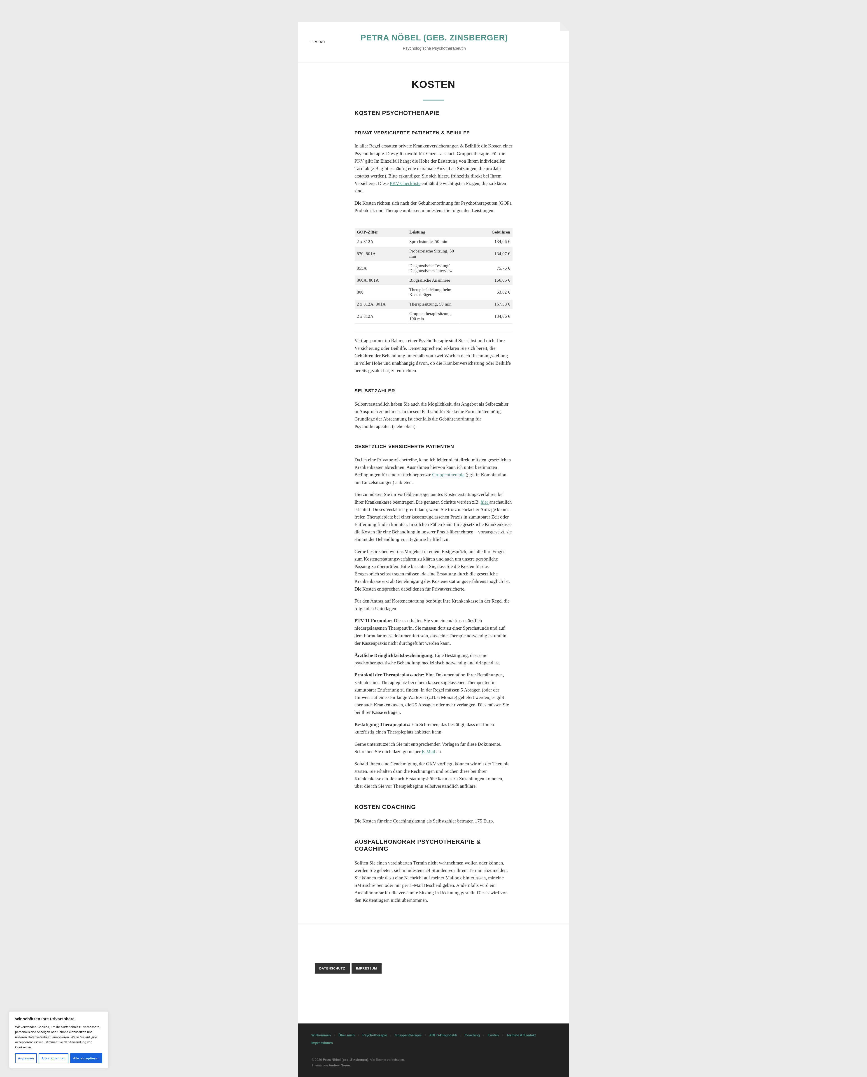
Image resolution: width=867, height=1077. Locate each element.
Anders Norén (339, 1065)
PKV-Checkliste (405, 183)
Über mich (346, 1035)
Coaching (472, 1035)
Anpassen (26, 1058)
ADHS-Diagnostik (443, 1035)
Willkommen (321, 1035)
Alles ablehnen (54, 1058)
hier (485, 502)
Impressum (366, 968)
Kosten (493, 1035)
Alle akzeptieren (86, 1058)
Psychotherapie (374, 1035)
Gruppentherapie (448, 474)
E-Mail (428, 751)
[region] (58, 1040)
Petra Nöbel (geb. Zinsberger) (434, 37)
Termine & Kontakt (521, 1035)
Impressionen (322, 1043)
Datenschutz (332, 968)
